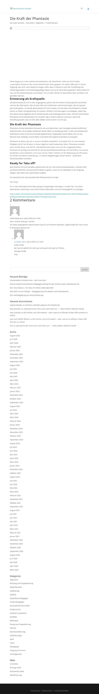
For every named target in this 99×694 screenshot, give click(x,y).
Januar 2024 (15, 425)
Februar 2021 (15, 532)
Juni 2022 (13, 484)
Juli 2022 (13, 480)
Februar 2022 (15, 495)
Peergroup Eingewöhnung (20, 624)
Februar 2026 (15, 347)
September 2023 (16, 440)
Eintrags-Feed (15, 667)
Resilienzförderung (17, 632)
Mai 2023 (13, 454)
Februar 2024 (15, 421)
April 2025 (14, 380)
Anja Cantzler (18, 23)
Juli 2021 (13, 514)
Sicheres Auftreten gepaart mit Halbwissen (42, 305)
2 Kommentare (52, 23)
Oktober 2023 (15, 436)
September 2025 (16, 361)
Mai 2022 (13, 488)
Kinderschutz (15, 609)
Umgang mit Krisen (17, 650)
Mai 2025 (13, 376)
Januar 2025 (15, 391)
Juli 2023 (13, 447)
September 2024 (16, 402)
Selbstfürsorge (16, 635)
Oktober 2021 (15, 503)
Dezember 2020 (16, 540)
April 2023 (14, 458)
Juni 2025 (13, 373)
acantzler (18, 242)
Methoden (14, 620)
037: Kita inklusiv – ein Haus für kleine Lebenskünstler (32, 288)
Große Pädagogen (17, 602)
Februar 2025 (15, 387)
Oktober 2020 (15, 547)
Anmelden (14, 664)
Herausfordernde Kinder (20, 606)
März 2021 (14, 529)
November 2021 (16, 499)
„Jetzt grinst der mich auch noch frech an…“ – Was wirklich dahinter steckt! (54, 309)
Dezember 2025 (16, 354)
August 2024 (15, 406)
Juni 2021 (13, 518)
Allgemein (40, 23)
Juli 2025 (13, 369)
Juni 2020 (13, 558)
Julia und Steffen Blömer (20, 319)
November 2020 (16, 544)
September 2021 (16, 506)
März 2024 (14, 417)
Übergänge (14, 646)
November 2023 (16, 432)
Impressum (35, 691)
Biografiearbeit (16, 587)
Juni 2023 (13, 451)
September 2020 (16, 551)
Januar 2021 (15, 536)
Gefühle (13, 594)
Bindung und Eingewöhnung (21, 583)
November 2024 (16, 395)
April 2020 (14, 566)
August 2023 (15, 443)
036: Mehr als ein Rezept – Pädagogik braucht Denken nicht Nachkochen (39, 291)
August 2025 (15, 365)
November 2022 (16, 469)
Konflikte (13, 617)
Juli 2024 (13, 410)
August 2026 (15, 335)
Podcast (13, 628)
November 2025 (16, 358)
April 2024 (14, 413)
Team (12, 643)
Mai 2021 (13, 521)
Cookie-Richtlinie (61, 691)
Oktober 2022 (15, 473)
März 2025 (14, 384)
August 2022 (15, 477)
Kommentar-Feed (17, 671)
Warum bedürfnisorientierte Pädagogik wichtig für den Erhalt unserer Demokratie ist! (44, 284)
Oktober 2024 (15, 399)
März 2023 (14, 462)
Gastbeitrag (14, 591)
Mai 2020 (13, 562)
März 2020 (14, 570)
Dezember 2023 (16, 428)
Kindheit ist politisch (18, 613)
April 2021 (14, 525)
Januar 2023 (15, 466)
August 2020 (15, 555)
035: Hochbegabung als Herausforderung (26, 295)
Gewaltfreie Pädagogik (19, 598)
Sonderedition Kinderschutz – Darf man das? (28, 280)
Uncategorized (16, 654)
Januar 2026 (15, 350)
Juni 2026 (13, 339)
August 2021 (15, 510)
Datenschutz (47, 691)
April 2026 (14, 343)
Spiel (12, 639)
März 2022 (14, 492)
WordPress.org (16, 675)
